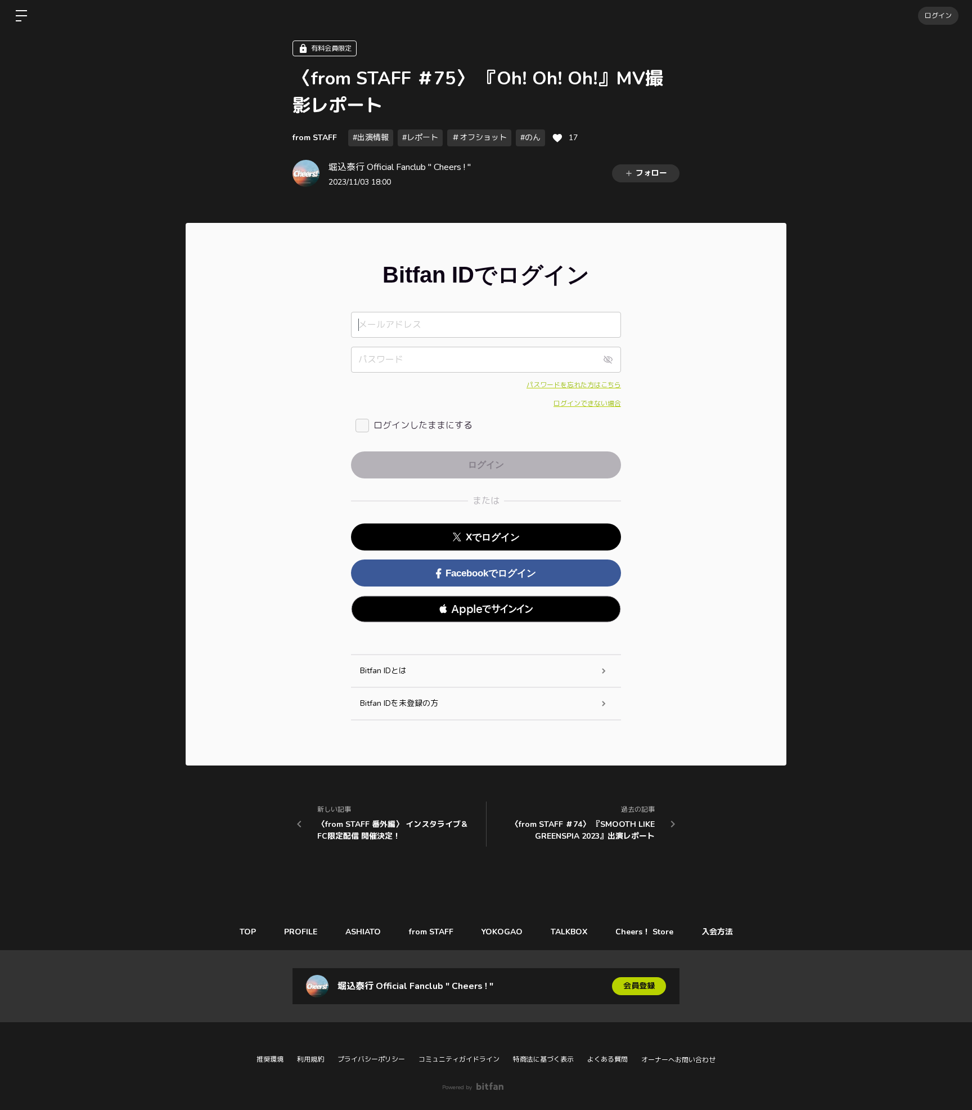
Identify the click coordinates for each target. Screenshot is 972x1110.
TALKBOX (569, 932)
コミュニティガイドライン (459, 1059)
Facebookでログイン (491, 573)
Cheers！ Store (644, 932)
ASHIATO (363, 932)
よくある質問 (607, 1059)
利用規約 (310, 1059)
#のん (530, 137)
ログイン (938, 15)
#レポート (420, 137)
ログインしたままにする (423, 425)
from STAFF (314, 137)
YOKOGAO (502, 932)
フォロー (651, 173)
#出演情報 (371, 137)
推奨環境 (270, 1059)
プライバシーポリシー (371, 1059)
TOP (248, 932)
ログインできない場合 (587, 403)
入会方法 (717, 932)
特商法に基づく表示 (543, 1059)
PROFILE (300, 932)
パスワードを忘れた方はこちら (573, 385)
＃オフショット (479, 137)
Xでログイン (493, 537)
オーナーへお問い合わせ (678, 1060)
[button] (486, 609)
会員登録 (639, 986)
